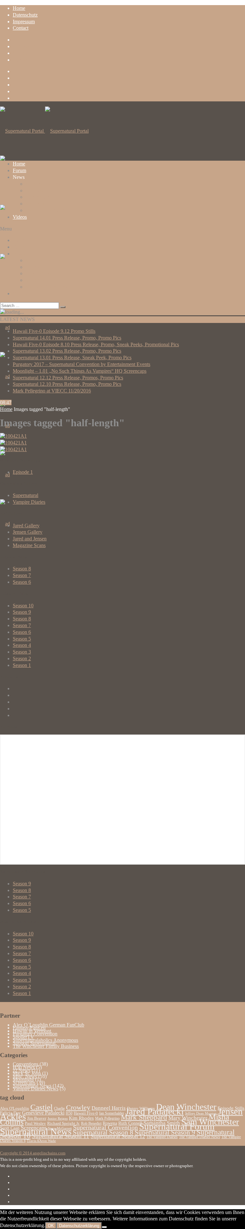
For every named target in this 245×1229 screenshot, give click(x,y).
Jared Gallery (26, 525)
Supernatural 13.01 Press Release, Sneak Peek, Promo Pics (72, 357)
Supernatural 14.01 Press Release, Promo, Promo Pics (67, 337)
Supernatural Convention (105, 1127)
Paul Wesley (35, 1123)
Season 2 (22, 658)
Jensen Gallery (27, 532)
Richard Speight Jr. (63, 1123)
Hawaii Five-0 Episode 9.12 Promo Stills (54, 331)
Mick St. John (27, 1073)
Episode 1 (23, 472)
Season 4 (22, 645)
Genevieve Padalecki (43, 1113)
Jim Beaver (36, 1118)
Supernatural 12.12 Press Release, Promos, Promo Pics (68, 377)
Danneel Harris (109, 1108)
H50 (69, 1113)
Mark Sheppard (144, 1117)
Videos (20, 217)
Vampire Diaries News (48, 210)
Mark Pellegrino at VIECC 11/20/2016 (52, 390)
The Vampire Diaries (162, 1137)
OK (51, 1225)
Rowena (110, 1123)
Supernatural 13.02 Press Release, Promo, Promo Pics (67, 351)
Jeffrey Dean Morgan (201, 1113)
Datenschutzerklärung (79, 1225)
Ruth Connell (130, 1123)
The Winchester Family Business (46, 1046)
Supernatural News (45, 184)
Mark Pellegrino (107, 1118)
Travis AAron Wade (41, 1141)
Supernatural (25, 495)
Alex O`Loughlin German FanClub (48, 1025)
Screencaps (37, 203)
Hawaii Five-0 (86, 1113)
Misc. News (25, 1076)
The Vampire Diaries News (199, 1137)
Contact (20, 28)
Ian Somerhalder (111, 1113)
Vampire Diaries (29, 502)
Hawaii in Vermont (32, 1031)
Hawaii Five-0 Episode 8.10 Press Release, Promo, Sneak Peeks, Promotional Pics (96, 344)
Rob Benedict (91, 1123)
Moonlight (23, 1079)
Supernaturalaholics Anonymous (45, 1040)
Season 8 (22, 568)
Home (19, 8)
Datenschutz (25, 15)
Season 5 (22, 638)
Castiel (41, 1107)
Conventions (38, 197)
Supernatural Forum (177, 1126)
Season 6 (22, 582)
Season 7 (22, 575)
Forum (19, 170)
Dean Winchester (186, 1107)
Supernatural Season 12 (118, 1136)
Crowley (78, 1107)
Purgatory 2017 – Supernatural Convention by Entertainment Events (81, 364)
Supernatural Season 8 (103, 1132)
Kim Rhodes (81, 1118)
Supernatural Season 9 (165, 1132)
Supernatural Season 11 (60, 1136)
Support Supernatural (34, 1043)
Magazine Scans (29, 545)
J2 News (34, 190)
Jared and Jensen (30, 538)
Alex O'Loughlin (14, 1108)
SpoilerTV (23, 1037)
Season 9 (22, 612)
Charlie (59, 1108)
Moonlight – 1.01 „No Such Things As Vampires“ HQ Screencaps (79, 371)
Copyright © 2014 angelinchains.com (32, 1153)
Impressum (24, 21)
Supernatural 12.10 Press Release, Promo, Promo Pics (67, 384)
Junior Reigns (58, 1118)
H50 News (24, 1067)
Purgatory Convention (35, 1033)
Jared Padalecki (154, 1111)
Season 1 (22, 665)
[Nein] (104, 1227)
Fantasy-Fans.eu (29, 1027)
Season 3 (22, 652)
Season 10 (23, 605)
